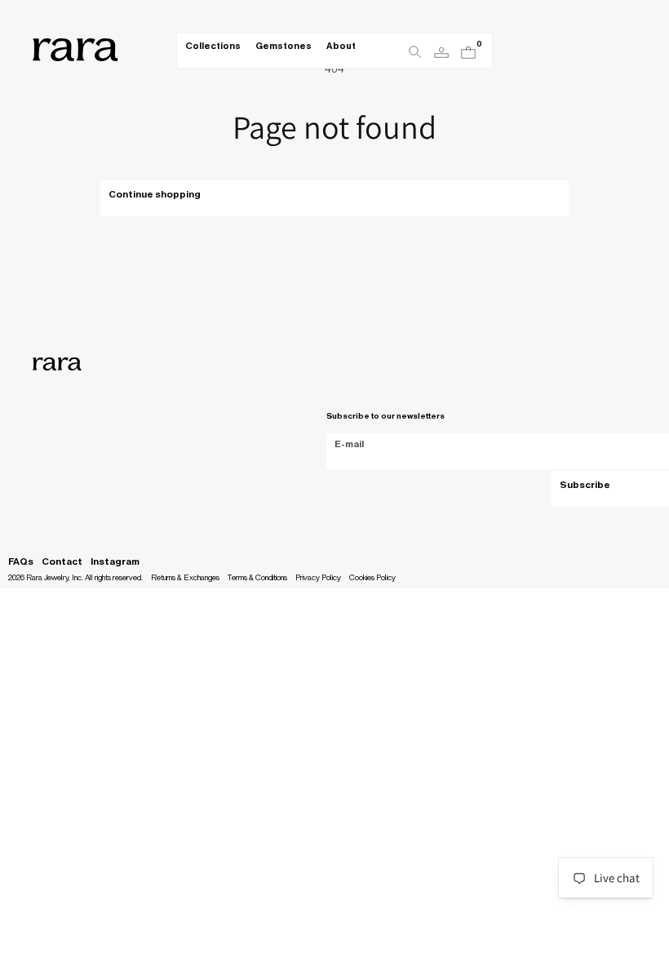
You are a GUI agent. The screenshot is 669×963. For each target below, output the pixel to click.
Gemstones (283, 46)
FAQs (20, 561)
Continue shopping (155, 194)
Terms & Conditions (257, 578)
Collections (213, 46)
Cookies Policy (372, 578)
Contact (62, 561)
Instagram (115, 561)
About (341, 46)
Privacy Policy (318, 578)
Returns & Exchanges (185, 578)
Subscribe (585, 485)
